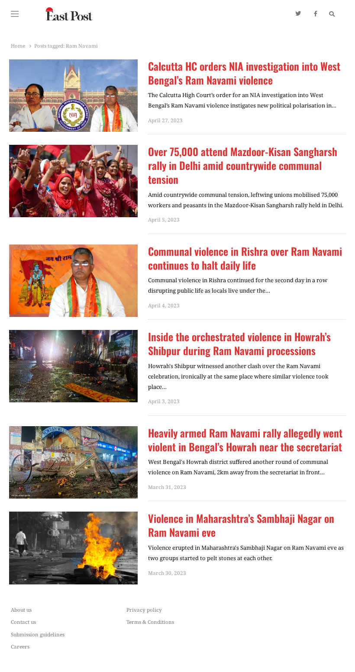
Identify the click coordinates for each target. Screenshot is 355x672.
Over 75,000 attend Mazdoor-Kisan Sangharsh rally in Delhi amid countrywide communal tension (242, 165)
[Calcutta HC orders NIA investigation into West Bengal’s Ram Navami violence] (73, 65)
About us (21, 609)
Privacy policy (144, 609)
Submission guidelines (38, 634)
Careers (20, 646)
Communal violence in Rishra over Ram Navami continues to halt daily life (245, 258)
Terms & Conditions (150, 621)
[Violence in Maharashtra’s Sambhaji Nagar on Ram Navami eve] (73, 517)
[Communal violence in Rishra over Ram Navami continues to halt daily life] (73, 250)
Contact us (23, 621)
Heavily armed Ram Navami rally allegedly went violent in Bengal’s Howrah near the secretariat (245, 440)
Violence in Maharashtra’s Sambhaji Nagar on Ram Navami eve (241, 525)
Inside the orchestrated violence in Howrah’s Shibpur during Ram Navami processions (239, 344)
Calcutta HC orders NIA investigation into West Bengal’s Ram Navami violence (244, 73)
